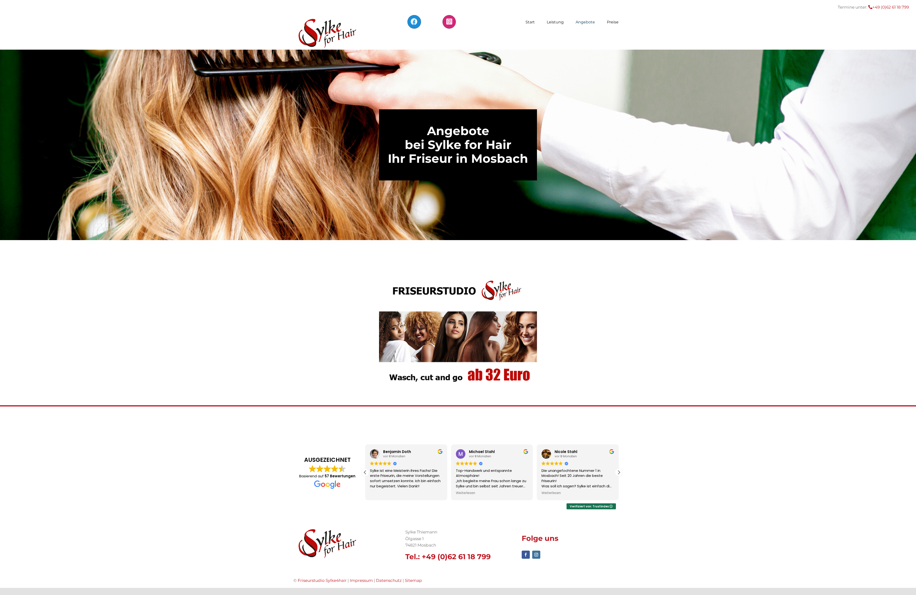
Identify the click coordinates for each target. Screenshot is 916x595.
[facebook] (526, 555)
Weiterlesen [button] (465, 493)
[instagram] (536, 555)
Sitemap (413, 580)
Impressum (361, 580)
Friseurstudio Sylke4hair (322, 580)
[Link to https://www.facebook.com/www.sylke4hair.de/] (414, 21)
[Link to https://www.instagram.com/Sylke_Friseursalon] (449, 21)
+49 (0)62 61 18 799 (456, 556)
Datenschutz (389, 580)
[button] (618, 472)
